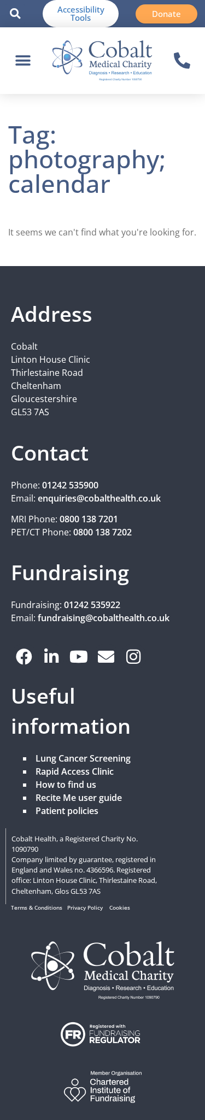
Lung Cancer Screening (83, 758)
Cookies (119, 907)
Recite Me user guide (79, 798)
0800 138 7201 (89, 519)
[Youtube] (79, 657)
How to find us (66, 785)
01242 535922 (92, 605)
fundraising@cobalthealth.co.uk (103, 618)
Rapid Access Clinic (75, 771)
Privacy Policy (85, 907)
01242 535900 (70, 485)
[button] (15, 13)
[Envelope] (106, 657)
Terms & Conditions (36, 907)
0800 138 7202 (102, 532)
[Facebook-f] (24, 657)
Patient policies (67, 811)
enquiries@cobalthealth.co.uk (99, 498)
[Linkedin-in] (51, 657)
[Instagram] (133, 657)
